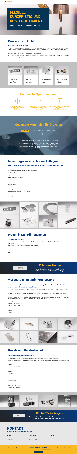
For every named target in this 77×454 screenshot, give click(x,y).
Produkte (58, 2)
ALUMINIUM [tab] (33, 130)
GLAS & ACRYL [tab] (39, 134)
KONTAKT (19, 415)
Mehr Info (15, 70)
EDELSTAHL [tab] (40, 130)
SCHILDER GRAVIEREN (20, 268)
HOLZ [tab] (54, 130)
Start (55, 2)
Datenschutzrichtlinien (46, 449)
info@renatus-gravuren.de (55, 438)
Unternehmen (65, 2)
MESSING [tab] (48, 130)
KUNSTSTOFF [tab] (25, 130)
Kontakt (70, 2)
